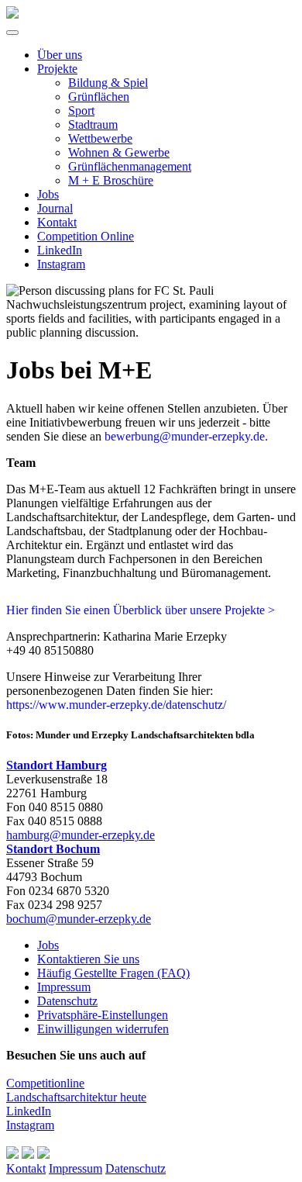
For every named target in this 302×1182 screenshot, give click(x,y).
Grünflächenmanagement (129, 166)
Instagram (61, 264)
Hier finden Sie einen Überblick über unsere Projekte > (140, 610)
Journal (55, 208)
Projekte (57, 68)
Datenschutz (67, 1000)
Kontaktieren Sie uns (88, 959)
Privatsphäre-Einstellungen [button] (102, 1014)
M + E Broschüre (110, 180)
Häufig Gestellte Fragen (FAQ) (113, 973)
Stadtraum (93, 124)
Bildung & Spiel (108, 82)
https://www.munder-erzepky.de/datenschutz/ (116, 704)
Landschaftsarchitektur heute (76, 1097)
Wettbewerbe (100, 138)
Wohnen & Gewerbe (119, 152)
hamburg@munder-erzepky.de (80, 835)
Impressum (64, 987)
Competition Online (85, 236)
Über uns (59, 54)
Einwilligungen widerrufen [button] (103, 1028)
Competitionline (45, 1083)
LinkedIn (59, 250)
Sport (81, 110)
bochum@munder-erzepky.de (78, 918)
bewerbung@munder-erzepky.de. (186, 436)
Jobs (48, 194)
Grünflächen (98, 96)
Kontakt (57, 222)
